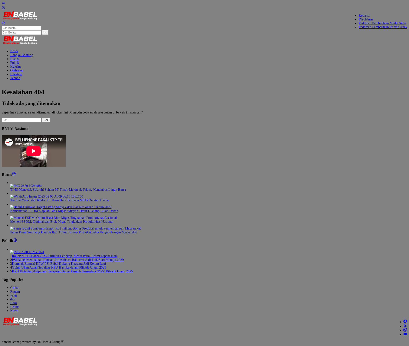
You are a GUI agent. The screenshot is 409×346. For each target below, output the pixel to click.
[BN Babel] (20, 19)
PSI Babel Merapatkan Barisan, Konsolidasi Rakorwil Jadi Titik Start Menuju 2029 (68, 260)
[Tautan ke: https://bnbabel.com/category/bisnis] (14, 174)
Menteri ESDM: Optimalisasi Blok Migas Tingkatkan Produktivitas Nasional (61, 221)
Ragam (15, 291)
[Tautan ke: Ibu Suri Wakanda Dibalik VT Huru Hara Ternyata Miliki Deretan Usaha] (46, 196)
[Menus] (3, 4)
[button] (45, 32)
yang (13, 295)
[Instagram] (405, 330)
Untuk (14, 307)
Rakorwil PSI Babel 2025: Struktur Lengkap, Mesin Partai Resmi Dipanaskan (64, 256)
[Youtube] (405, 334)
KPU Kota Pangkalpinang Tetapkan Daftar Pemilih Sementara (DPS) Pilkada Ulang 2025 (72, 271)
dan (12, 299)
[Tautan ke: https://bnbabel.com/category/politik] (15, 240)
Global (14, 287)
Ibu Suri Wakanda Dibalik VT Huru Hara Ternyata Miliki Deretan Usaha (59, 200)
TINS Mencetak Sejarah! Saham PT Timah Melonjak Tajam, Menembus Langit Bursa (68, 189)
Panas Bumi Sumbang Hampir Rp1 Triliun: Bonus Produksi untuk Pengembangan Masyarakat (73, 232)
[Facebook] (405, 322)
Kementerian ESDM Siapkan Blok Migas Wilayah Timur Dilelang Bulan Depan (64, 211)
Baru (13, 303)
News (14, 311)
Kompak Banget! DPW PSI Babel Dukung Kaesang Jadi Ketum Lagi (59, 263)
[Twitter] (405, 326)
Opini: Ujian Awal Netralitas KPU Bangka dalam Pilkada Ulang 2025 (59, 267)
